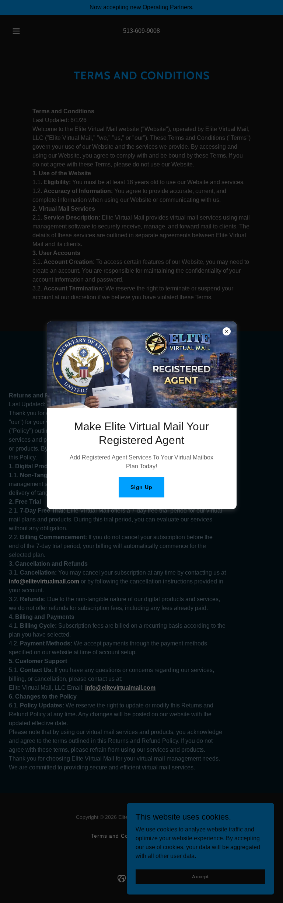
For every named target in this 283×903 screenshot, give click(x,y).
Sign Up (141, 487)
